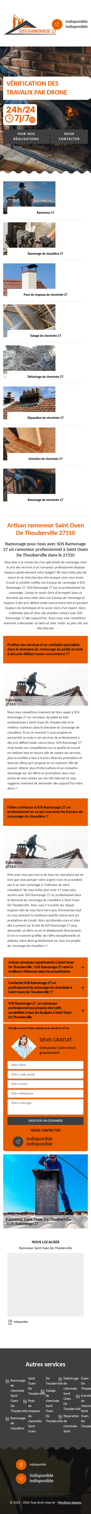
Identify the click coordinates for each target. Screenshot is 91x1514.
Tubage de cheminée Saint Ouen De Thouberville (48, 1406)
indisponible (77, 22)
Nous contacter (69, 136)
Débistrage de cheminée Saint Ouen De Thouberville (65, 1394)
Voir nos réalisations (26, 136)
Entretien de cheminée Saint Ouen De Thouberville (83, 1411)
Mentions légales (69, 1502)
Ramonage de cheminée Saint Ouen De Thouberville (13, 1396)
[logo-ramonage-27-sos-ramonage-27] (22, 24)
